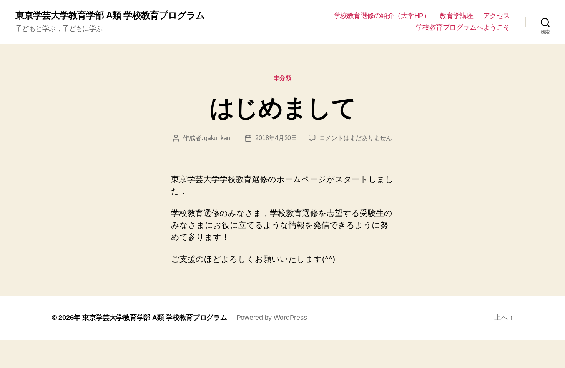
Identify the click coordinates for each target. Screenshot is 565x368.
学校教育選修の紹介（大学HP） (382, 16)
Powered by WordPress (271, 317)
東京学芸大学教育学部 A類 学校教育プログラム (110, 15)
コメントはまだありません (355, 138)
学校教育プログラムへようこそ (463, 27)
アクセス (496, 16)
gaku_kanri (218, 138)
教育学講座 (457, 16)
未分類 (283, 78)
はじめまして (282, 108)
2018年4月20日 (276, 138)
